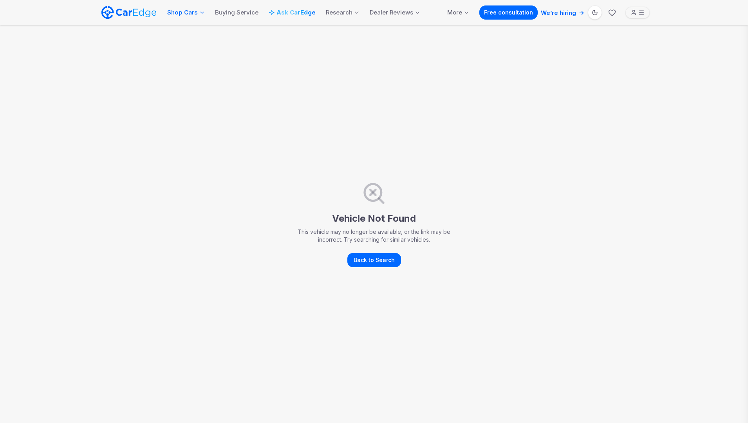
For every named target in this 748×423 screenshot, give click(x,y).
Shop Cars (182, 12)
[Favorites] (612, 12)
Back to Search (374, 260)
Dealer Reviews (391, 12)
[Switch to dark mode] (595, 12)
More (454, 12)
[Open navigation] (637, 12)
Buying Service (236, 12)
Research (339, 12)
